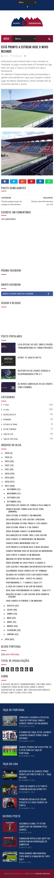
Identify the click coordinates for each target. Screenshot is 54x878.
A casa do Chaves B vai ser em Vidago (24, 586)
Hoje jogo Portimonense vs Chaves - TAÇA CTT (28, 590)
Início (6, 38)
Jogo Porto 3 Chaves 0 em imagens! (23, 554)
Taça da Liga (8, 434)
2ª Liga (6, 410)
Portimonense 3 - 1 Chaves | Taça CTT (24, 582)
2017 (7, 485)
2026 (7, 452)
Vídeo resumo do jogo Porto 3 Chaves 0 (25, 562)
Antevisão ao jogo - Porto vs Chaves (24, 578)
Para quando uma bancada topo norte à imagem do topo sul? (34, 856)
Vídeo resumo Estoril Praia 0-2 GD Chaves (26, 523)
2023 (7, 461)
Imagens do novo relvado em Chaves (23, 558)
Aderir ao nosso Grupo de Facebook (18, 294)
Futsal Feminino (9, 429)
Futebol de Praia (10, 424)
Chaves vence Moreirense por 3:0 (22, 543)
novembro (12, 493)
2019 (7, 477)
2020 (7, 473)
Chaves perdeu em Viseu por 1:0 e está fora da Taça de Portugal (35, 750)
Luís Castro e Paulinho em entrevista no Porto (29, 566)
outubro (11, 497)
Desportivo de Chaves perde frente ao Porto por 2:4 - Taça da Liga (35, 774)
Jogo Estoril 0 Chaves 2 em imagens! (23, 515)
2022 (7, 465)
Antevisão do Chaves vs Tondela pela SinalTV (28, 505)
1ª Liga (6, 405)
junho (10, 613)
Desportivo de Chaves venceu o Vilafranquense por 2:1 (34, 372)
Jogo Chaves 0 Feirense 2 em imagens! (24, 600)
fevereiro (12, 630)
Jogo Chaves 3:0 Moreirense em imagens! (25, 538)
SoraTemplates (17, 874)
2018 (7, 481)
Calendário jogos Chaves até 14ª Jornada (26, 570)
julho (10, 609)
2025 (7, 457)
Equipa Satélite (9, 414)
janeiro (11, 634)
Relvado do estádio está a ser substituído (27, 574)
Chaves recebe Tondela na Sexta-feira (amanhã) (25, 510)
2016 (7, 639)
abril (10, 621)
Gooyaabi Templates (42, 874)
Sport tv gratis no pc (29, 357)
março (10, 625)
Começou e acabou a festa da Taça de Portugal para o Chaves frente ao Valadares (34, 720)
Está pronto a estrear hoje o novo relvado (27, 546)
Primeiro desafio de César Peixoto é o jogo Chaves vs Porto (33, 802)
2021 (7, 469)
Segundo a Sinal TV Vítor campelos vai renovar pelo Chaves (33, 826)
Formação (7, 419)
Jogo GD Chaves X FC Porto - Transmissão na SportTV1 (34, 787)
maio (9, 617)
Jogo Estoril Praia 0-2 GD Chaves (22, 527)
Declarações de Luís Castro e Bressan (25, 519)
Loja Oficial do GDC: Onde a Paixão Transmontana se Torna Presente (35, 346)
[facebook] (27, 7)
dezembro (12, 489)
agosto (11, 605)
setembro (12, 501)
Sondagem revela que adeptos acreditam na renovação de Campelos (34, 841)
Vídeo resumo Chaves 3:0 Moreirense (24, 531)
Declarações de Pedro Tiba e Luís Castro (26, 535)
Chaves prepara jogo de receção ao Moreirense (29, 550)
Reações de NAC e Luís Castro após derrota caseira (27, 595)
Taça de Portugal (10, 439)
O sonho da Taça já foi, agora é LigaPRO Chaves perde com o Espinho (35, 735)
